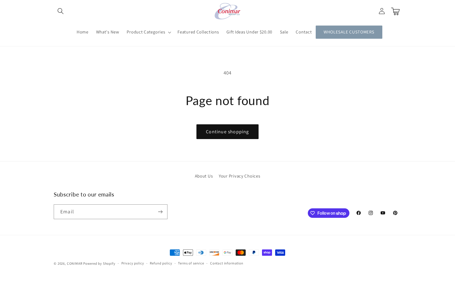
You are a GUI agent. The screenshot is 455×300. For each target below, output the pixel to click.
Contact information (226, 263)
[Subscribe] (160, 211)
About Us (204, 176)
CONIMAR (74, 263)
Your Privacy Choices (239, 176)
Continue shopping (227, 132)
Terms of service (191, 263)
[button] (61, 11)
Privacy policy (132, 263)
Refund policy (161, 263)
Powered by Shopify (99, 263)
